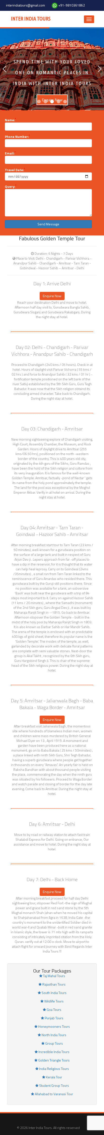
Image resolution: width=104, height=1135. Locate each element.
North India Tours (53, 1034)
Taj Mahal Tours (53, 975)
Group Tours (54, 1043)
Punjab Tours (53, 1018)
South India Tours (54, 992)
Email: (10, 153)
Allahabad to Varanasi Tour (53, 1093)
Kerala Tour (53, 1077)
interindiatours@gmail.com (25, 5)
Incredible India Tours (53, 1051)
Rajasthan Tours (54, 984)
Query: (10, 186)
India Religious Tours (53, 1068)
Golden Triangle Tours (53, 1060)
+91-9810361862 (71, 5)
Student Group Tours (53, 1085)
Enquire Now (52, 295)
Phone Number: (17, 136)
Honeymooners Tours (53, 1026)
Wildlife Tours (54, 1001)
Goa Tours (53, 1009)
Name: (10, 120)
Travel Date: (15, 170)
